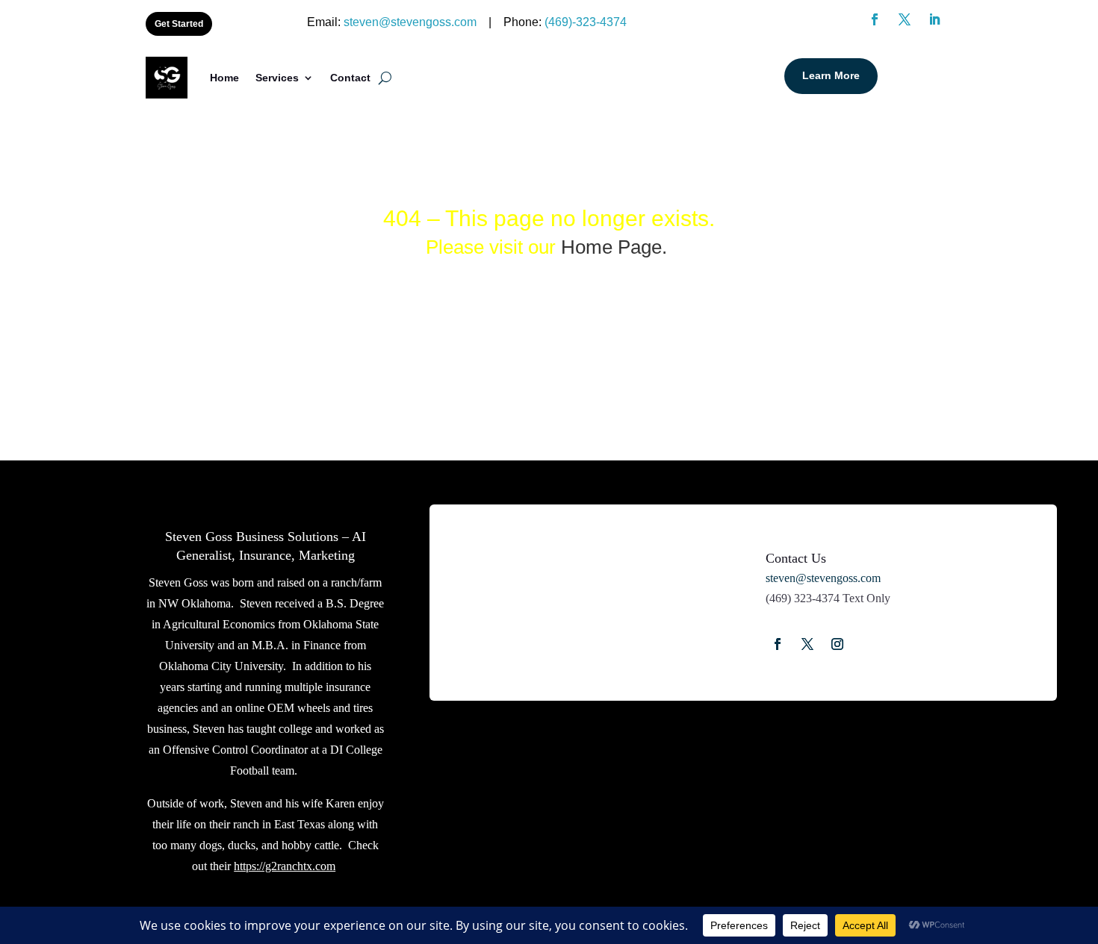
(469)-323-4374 (586, 22)
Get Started (179, 24)
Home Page (611, 247)
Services (277, 78)
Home (224, 78)
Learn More (831, 75)
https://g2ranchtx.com (284, 866)
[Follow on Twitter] (807, 644)
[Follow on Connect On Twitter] (904, 19)
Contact (350, 78)
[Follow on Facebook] (778, 644)
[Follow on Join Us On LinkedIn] (934, 19)
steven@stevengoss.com (410, 22)
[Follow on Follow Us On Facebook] (875, 19)
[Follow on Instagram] (837, 644)
